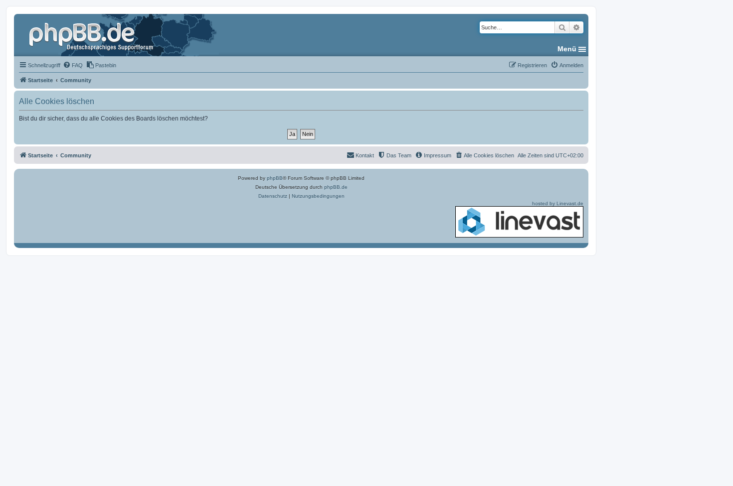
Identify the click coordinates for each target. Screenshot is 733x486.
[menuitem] (73, 65)
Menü (566, 49)
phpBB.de (336, 187)
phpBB (275, 178)
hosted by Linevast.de (557, 203)
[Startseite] (92, 34)
